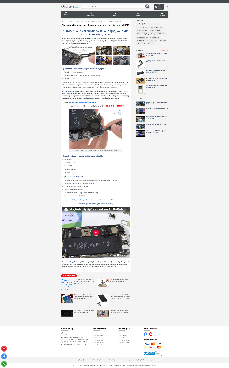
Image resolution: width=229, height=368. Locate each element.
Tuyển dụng (163, 40)
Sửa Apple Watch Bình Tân (158, 34)
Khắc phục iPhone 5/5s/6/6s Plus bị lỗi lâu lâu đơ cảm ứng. (119, 311)
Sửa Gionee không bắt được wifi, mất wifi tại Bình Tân (156, 86)
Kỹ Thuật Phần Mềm (155, 30)
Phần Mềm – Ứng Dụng (143, 34)
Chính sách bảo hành (98, 335)
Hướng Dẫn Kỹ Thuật (142, 27)
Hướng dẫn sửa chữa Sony (156, 27)
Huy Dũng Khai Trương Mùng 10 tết (156, 124)
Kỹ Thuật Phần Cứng (142, 30)
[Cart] (167, 7)
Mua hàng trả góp (97, 333)
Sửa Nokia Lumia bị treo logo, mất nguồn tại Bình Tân (155, 71)
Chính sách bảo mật (98, 340)
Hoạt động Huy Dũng (154, 24)
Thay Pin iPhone (122, 335)
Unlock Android (141, 43)
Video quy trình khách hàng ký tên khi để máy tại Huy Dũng (156, 131)
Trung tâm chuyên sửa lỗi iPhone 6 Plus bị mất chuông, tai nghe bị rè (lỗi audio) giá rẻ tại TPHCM (120, 297)
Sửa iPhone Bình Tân (74, 21)
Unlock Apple (150, 43)
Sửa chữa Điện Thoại (142, 37)
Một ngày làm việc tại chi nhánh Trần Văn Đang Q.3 (156, 103)
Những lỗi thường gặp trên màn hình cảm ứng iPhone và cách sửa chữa (92, 200)
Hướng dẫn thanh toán (99, 345)
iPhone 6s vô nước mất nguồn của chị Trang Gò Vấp (156, 117)
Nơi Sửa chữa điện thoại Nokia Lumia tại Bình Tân (156, 54)
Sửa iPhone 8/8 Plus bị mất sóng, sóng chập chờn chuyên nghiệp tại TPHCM (83, 297)
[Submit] (147, 6)
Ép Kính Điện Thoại (142, 24)
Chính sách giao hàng (98, 342)
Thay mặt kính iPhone (124, 342)
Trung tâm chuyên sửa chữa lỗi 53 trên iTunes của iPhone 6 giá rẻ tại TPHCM (84, 281)
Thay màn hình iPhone (124, 340)
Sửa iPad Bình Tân (154, 37)
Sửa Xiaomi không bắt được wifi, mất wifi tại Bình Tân (156, 79)
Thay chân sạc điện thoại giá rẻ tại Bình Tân (155, 61)
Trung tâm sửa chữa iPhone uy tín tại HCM (84, 102)
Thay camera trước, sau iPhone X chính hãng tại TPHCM (120, 281)
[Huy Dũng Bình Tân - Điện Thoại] (70, 6)
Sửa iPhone (121, 333)
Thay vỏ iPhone (122, 337)
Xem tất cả (164, 50)
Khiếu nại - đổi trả (97, 337)
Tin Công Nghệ (153, 40)
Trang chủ (64, 21)
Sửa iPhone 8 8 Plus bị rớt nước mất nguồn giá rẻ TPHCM (84, 311)
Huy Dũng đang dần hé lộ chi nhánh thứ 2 (157, 109)
